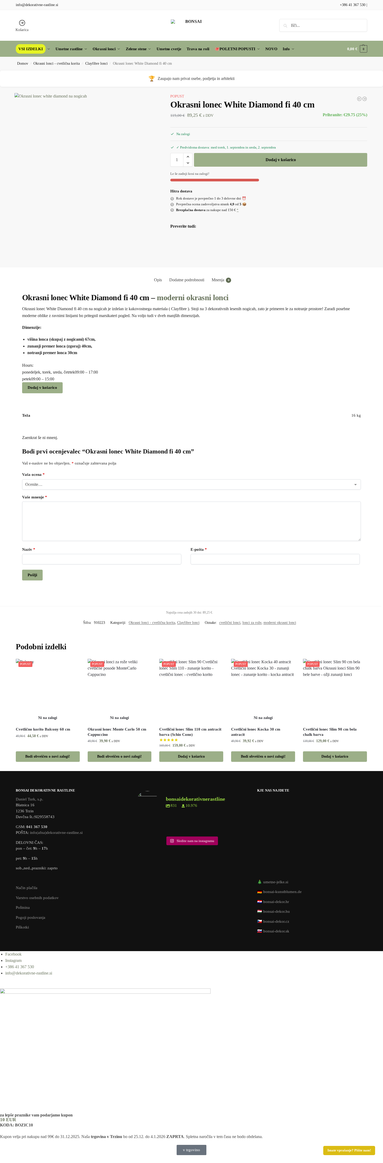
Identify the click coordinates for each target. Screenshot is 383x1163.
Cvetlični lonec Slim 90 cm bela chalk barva (330, 732)
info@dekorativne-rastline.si (37, 5)
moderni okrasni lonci (192, 297)
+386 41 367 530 (352, 5)
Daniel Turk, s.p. (29, 799)
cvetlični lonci (229, 623)
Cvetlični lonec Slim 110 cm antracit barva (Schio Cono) (190, 732)
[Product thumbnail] (185, 246)
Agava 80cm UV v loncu (220, 239)
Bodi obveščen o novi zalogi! (223, 252)
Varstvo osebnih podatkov (37, 898)
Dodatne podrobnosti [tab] (186, 280)
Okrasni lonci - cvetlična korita (56, 63)
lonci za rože (251, 623)
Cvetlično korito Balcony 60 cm (43, 729)
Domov (22, 63)
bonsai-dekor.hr (276, 902)
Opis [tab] (158, 280)
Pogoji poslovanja (30, 917)
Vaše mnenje (34, 497)
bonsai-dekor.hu (276, 911)
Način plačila (26, 888)
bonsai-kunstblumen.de (282, 892)
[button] (357, 49)
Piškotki (22, 927)
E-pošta (199, 549)
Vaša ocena (33, 474)
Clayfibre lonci (96, 63)
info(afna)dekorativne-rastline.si (56, 832)
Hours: (27, 365)
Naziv (28, 549)
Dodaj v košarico (281, 159)
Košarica (22, 30)
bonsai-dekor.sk (276, 931)
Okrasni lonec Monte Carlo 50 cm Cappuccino (117, 732)
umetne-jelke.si (275, 882)
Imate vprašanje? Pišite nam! (349, 1150)
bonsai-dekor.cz (276, 921)
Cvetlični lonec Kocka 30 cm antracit (255, 732)
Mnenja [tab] (220, 280)
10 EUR (8, 1119)
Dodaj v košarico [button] (191, 756)
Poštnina (23, 907)
